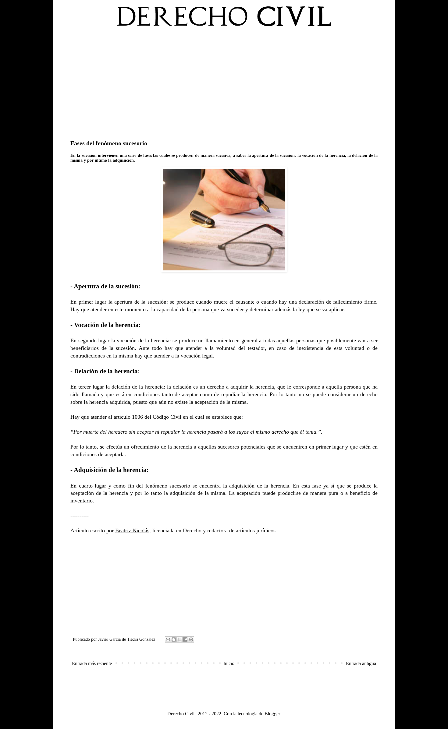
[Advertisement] (224, 82)
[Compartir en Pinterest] (191, 639)
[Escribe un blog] (174, 639)
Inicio (228, 663)
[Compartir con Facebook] (185, 639)
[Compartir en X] (179, 639)
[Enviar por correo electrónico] (168, 639)
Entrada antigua (361, 663)
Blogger (272, 713)
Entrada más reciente (92, 663)
